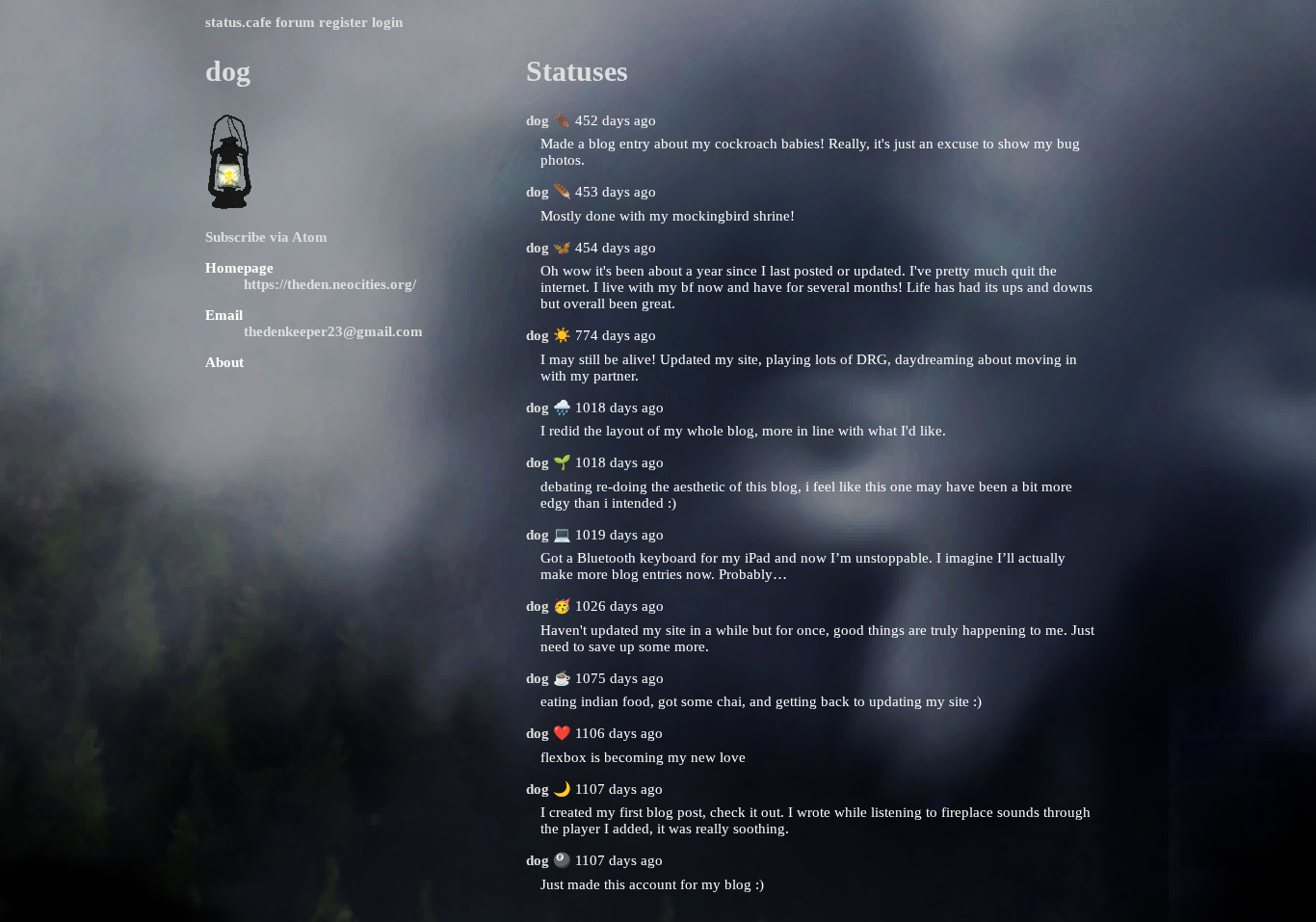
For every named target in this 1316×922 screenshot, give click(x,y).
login (387, 22)
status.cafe (238, 22)
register (343, 22)
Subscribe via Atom (266, 237)
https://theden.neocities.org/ (330, 284)
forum (295, 22)
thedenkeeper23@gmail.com (333, 331)
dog (537, 120)
